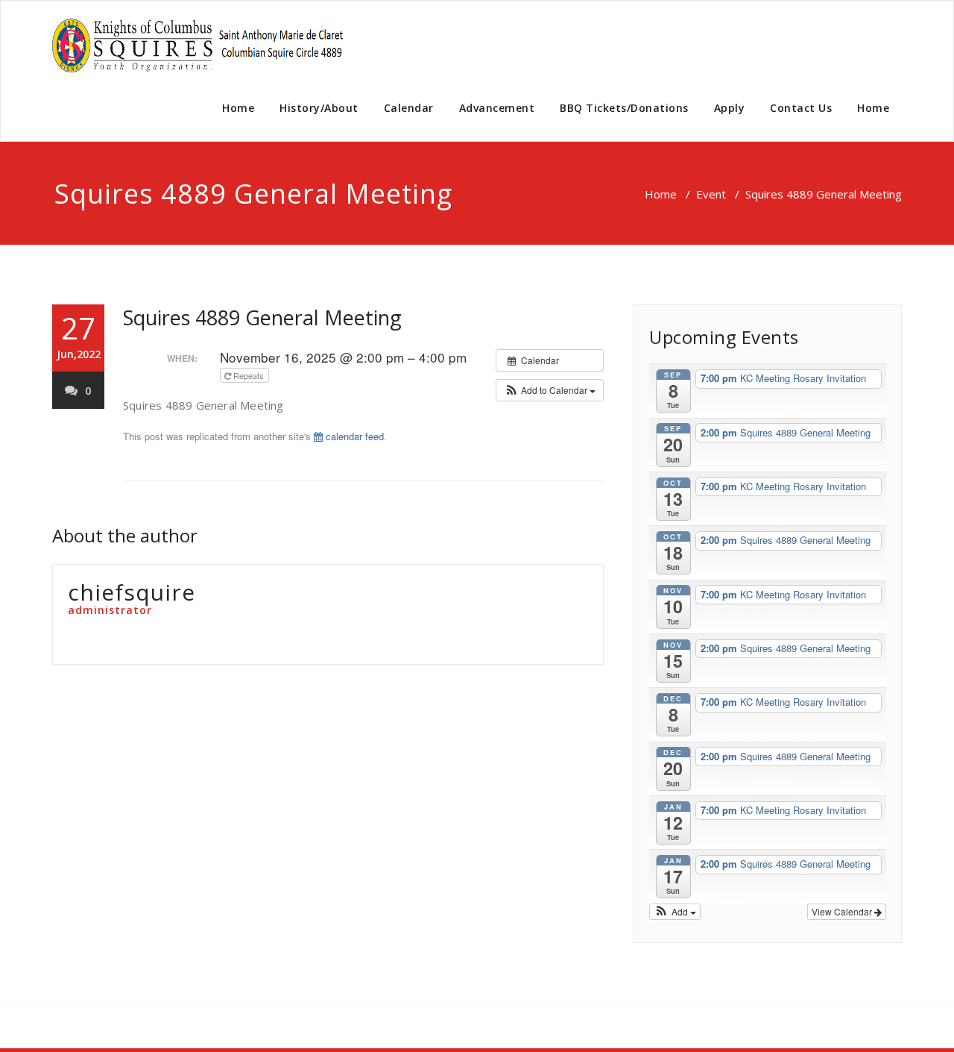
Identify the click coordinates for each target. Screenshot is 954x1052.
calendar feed (353, 436)
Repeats (248, 375)
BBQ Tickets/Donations (624, 108)
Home (238, 108)
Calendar (409, 108)
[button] (549, 390)
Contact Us (801, 108)
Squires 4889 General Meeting (262, 317)
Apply (729, 108)
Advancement (497, 108)
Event (711, 194)
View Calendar (843, 911)
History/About (318, 108)
